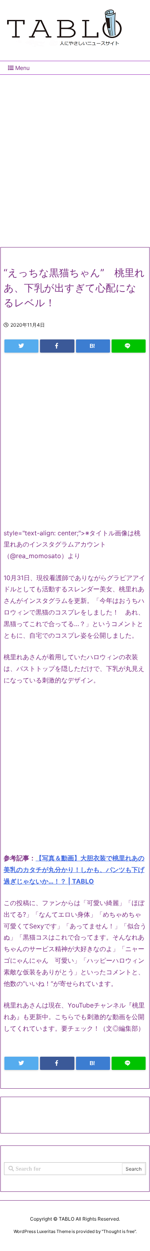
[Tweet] (21, 346)
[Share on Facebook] (57, 346)
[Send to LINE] (129, 346)
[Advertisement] (75, 158)
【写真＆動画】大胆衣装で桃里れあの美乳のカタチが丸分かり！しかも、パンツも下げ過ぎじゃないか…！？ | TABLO (74, 869)
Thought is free (118, 1231)
